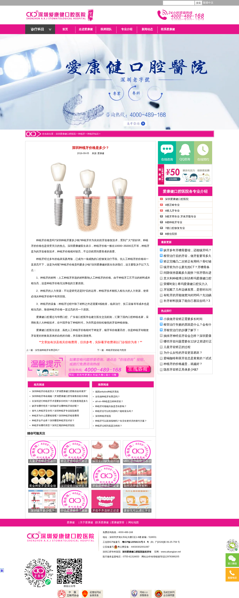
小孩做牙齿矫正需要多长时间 (183, 319)
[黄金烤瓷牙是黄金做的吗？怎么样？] (43, 476)
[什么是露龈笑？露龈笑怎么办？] (74, 501)
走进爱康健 (86, 29)
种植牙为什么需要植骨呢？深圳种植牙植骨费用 (55, 415)
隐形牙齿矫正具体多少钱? (181, 369)
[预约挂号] (203, 152)
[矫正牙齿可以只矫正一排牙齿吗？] (74, 451)
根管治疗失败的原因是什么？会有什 (187, 324)
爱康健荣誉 (117, 522)
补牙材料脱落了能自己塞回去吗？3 (187, 300)
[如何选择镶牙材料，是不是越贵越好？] (137, 476)
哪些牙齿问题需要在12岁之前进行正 (188, 341)
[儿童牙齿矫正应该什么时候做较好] (43, 451)
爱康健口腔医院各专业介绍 (185, 191)
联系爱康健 (168, 29)
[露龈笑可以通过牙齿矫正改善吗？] (137, 501)
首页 (65, 29)
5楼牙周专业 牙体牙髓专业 (180, 216)
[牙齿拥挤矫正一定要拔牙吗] (106, 476)
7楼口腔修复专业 (175, 228)
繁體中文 (208, 2)
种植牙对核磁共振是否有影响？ (111, 406)
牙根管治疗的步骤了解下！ (181, 330)
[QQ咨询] (185, 152)
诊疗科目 (37, 29)
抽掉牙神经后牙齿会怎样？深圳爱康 (187, 335)
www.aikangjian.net (171, 551)
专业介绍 (126, 29)
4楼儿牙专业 (172, 210)
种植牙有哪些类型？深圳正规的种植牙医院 (53, 425)
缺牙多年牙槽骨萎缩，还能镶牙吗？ (187, 250)
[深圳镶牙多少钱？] (43, 501)
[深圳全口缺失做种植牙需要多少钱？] (106, 451)
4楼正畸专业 (172, 204)
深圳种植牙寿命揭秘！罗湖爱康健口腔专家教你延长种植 (60, 396)
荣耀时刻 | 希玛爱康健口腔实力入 (186, 284)
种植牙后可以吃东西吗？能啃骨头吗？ (114, 411)
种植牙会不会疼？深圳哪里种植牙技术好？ (53, 420)
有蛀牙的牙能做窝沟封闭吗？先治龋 (187, 295)
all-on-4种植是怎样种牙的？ (109, 401)
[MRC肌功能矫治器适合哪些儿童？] (137, 451)
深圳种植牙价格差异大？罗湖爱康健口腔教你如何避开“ (59, 391)
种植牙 (81, 134)
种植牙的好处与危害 (116, 350)
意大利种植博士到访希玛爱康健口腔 (187, 278)
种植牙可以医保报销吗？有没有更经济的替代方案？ (121, 421)
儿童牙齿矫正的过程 (177, 347)
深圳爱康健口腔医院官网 (59, 14)
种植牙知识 (93, 134)
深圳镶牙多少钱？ (43, 510)
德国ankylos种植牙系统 (107, 391)
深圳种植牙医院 (103, 416)
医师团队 (106, 29)
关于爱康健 (86, 522)
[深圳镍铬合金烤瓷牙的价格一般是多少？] (74, 476)
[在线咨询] (167, 152)
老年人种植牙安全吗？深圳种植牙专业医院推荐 (55, 410)
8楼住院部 (171, 233)
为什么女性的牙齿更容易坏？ (183, 352)
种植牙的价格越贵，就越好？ (183, 363)
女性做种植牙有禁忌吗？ (47, 350)
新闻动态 (147, 29)
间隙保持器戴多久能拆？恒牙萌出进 (187, 272)
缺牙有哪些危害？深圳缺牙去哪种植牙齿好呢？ (55, 406)
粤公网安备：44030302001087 (133, 547)
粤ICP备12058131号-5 (133, 542)
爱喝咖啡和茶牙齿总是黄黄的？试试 (187, 358)
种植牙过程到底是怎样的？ (108, 425)
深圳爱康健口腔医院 (66, 134)
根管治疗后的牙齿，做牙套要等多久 (187, 255)
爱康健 (100, 153)
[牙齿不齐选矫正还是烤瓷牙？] (106, 501)
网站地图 (133, 522)
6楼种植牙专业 (173, 222)
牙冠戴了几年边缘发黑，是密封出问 (187, 289)
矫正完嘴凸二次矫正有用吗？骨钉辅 (187, 261)
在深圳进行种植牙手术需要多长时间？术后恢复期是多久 (60, 401)
